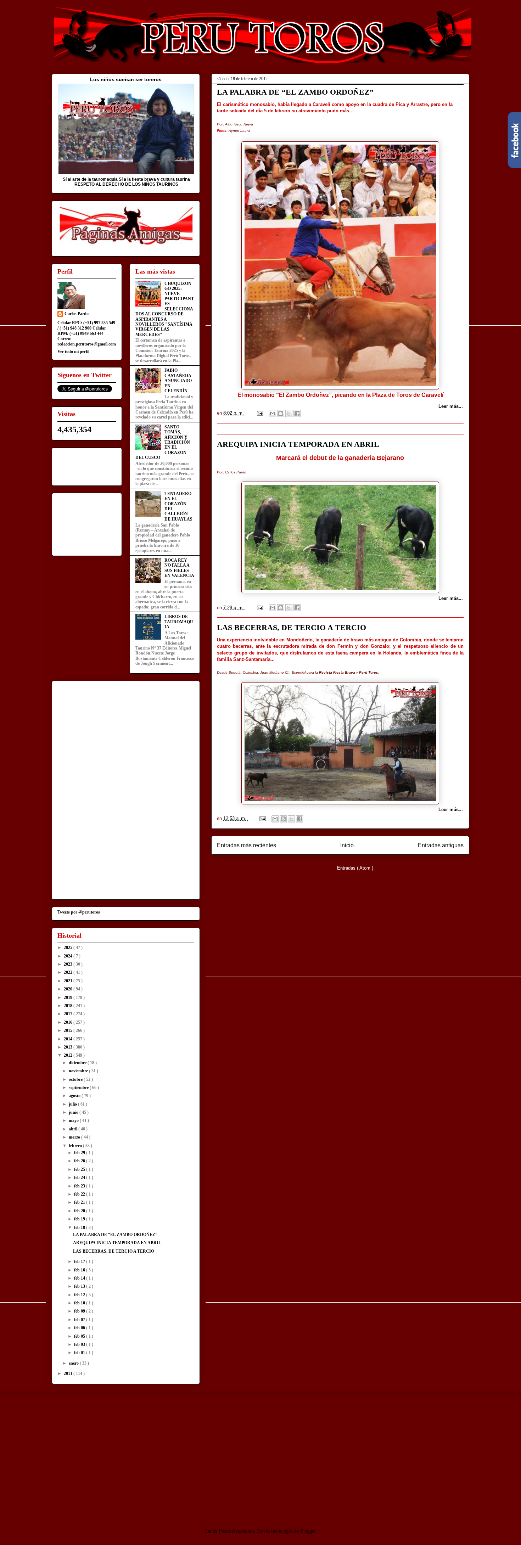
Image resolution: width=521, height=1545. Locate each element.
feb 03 (80, 1344)
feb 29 (80, 1152)
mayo (74, 1120)
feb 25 (80, 1169)
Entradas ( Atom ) (355, 868)
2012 (68, 1055)
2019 (68, 997)
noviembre (79, 1070)
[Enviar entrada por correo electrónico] (259, 413)
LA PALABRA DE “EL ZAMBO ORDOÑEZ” (295, 92)
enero (74, 1363)
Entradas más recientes (246, 845)
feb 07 (80, 1319)
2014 (68, 1038)
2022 (68, 972)
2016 (68, 1022)
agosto (75, 1095)
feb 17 (80, 1261)
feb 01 (80, 1352)
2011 (68, 1373)
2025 (68, 947)
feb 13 (80, 1286)
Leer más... (450, 406)
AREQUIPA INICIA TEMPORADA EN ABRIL (298, 444)
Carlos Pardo (77, 313)
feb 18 (80, 1227)
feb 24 (80, 1177)
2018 (68, 1005)
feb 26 (80, 1160)
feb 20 (80, 1210)
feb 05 (80, 1336)
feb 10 (80, 1302)
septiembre (79, 1087)
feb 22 (80, 1194)
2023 (68, 964)
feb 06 (80, 1327)
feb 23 (80, 1186)
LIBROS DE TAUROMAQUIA (178, 621)
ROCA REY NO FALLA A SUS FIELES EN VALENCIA (179, 568)
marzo (75, 1137)
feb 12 (80, 1294)
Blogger (307, 1531)
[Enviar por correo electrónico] (272, 413)
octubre (76, 1079)
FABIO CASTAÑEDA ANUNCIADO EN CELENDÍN (178, 380)
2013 (68, 1047)
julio (73, 1104)
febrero (76, 1145)
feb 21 (80, 1202)
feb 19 (80, 1219)
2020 (68, 989)
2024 (68, 956)
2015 (68, 1030)
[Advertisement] (110, 1455)
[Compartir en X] (288, 413)
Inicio (347, 845)
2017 (68, 1013)
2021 (68, 980)
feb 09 (80, 1311)
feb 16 (80, 1270)
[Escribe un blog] (280, 413)
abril (73, 1129)
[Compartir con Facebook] (297, 413)
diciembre (78, 1062)
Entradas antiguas (441, 845)
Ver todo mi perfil (73, 351)
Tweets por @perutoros (78, 912)
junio (74, 1112)
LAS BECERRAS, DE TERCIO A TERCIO (291, 627)
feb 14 (80, 1278)
